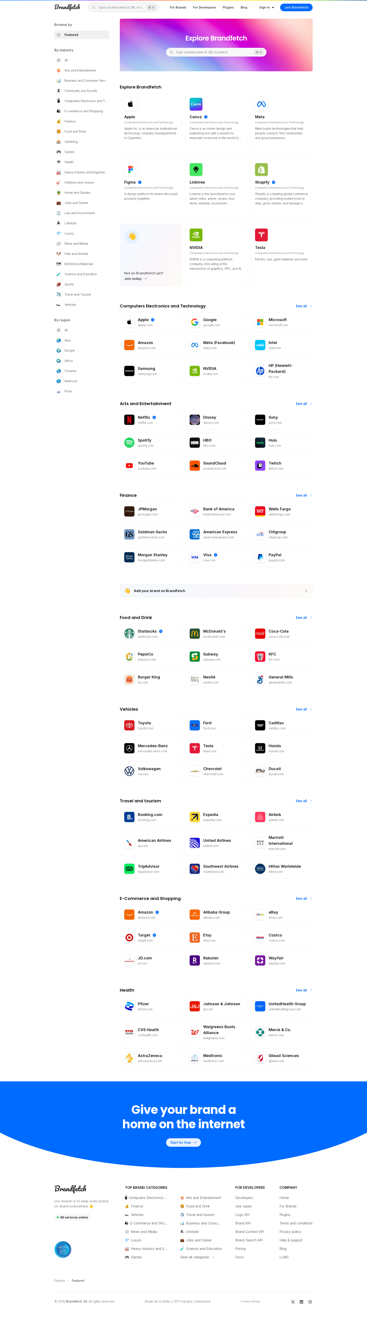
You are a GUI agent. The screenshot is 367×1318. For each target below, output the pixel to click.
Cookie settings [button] (250, 1301)
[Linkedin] (301, 1301)
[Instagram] (310, 1301)
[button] (267, 7)
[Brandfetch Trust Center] (62, 1249)
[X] (293, 1301)
